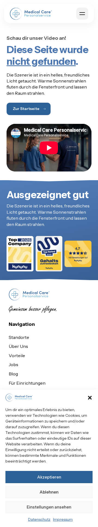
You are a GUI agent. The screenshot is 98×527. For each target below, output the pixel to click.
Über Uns (18, 346)
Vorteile (17, 355)
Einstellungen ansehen (49, 507)
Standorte (19, 337)
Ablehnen (49, 492)
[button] (90, 397)
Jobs (13, 364)
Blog (13, 373)
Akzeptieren (49, 477)
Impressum (63, 519)
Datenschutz (39, 519)
